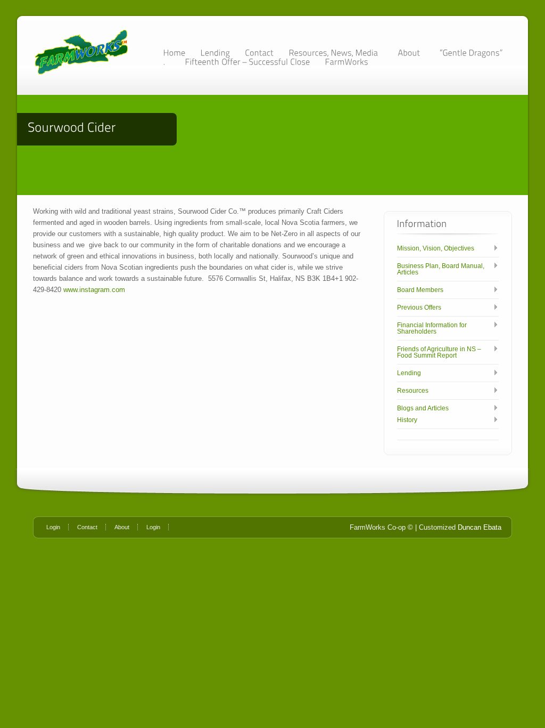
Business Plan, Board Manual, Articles (440, 269)
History (407, 420)
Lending (409, 373)
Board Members (420, 290)
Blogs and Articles (423, 408)
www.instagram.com (94, 290)
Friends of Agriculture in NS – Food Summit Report (439, 352)
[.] (166, 61)
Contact (87, 527)
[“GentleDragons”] (471, 52)
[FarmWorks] (346, 61)
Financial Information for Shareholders (432, 328)
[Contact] (259, 52)
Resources (412, 390)
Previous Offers (419, 307)
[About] (411, 52)
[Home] (174, 52)
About (121, 527)
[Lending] (215, 52)
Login (53, 527)
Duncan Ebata (479, 527)
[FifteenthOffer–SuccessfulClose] (247, 61)
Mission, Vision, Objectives (435, 248)
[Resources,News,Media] (335, 52)
